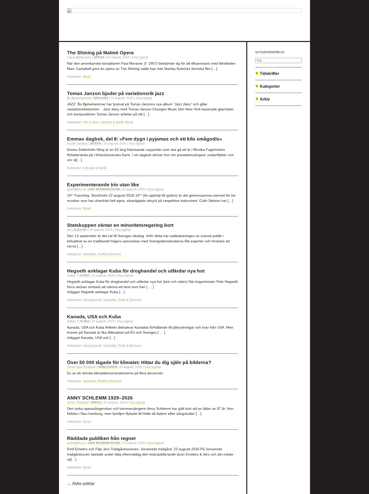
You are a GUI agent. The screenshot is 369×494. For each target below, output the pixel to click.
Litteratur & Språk (112, 122)
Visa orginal (140, 57)
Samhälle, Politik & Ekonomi (102, 254)
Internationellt (92, 300)
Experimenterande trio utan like (103, 184)
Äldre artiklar (81, 483)
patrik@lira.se (76, 189)
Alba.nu (80, 230)
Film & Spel (90, 122)
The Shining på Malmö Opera (100, 52)
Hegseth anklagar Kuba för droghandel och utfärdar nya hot (136, 271)
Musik (87, 76)
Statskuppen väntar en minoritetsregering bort (120, 225)
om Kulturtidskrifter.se (269, 52)
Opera (99, 57)
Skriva (95, 143)
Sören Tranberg (77, 402)
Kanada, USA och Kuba (94, 316)
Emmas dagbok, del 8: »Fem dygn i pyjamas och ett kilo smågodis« (144, 139)
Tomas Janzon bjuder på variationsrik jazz (115, 93)
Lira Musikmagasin (104, 189)
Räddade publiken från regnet (101, 438)
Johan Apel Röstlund (81, 367)
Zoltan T (72, 275)
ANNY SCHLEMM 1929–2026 (100, 397)
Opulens (101, 98)
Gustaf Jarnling (77, 143)
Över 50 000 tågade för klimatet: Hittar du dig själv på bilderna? (139, 362)
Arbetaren (107, 367)
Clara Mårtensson (79, 57)
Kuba (84, 275)
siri (69, 230)
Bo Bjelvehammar (79, 98)
